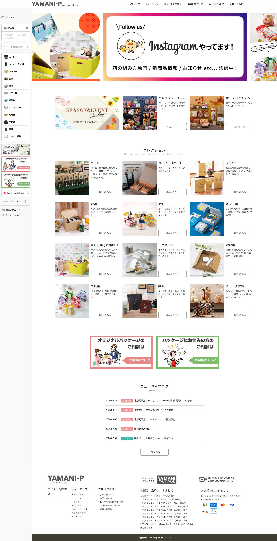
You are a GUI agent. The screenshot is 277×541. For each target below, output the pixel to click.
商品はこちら (173, 126)
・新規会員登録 (78, 512)
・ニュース (76, 498)
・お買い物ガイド (106, 494)
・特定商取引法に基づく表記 (111, 502)
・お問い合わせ (105, 498)
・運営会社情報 (105, 509)
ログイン (10, 17)
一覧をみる (154, 452)
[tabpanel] (154, 46)
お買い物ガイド (195, 4)
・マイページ (77, 516)
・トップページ (78, 494)
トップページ (133, 4)
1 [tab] (145, 85)
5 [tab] (163, 85)
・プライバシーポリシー (109, 505)
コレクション (152, 4)
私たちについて (216, 4)
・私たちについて (79, 509)
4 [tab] (158, 85)
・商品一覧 (76, 505)
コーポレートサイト (11, 201)
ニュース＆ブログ (172, 4)
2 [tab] (150, 85)
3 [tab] (154, 85)
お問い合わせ (236, 4)
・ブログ (75, 502)
